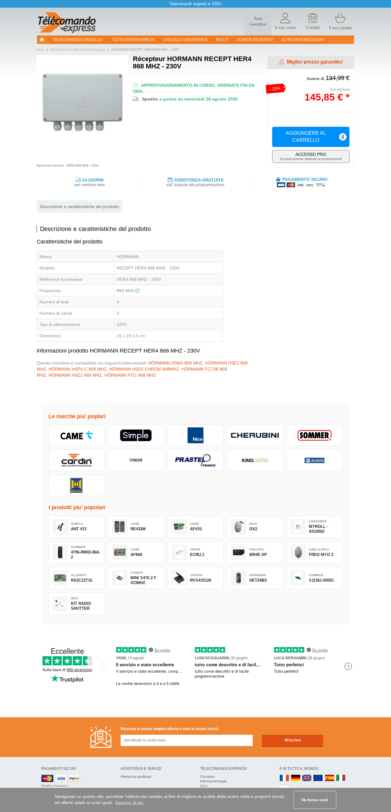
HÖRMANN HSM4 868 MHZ (175, 362)
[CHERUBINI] (255, 435)
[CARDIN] (76, 460)
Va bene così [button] (314, 799)
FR (284, 778)
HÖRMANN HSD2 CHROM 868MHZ (144, 369)
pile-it (222, 40)
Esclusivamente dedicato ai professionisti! (311, 156)
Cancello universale (185, 40)
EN (318, 778)
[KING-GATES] (255, 460)
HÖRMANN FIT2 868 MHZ (130, 375)
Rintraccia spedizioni (136, 776)
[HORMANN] (76, 485)
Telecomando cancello (77, 40)
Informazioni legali (213, 781)
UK (307, 778)
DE (296, 778)
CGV (203, 786)
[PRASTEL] (196, 460)
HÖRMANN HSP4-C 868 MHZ (78, 369)
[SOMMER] (314, 435)
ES (329, 778)
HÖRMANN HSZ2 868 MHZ (75, 375)
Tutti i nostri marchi (133, 40)
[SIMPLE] (136, 435)
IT (341, 778)
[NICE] (196, 435)
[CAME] (76, 435)
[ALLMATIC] (314, 460)
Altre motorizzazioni (302, 40)
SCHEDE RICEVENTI (255, 40)
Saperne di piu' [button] (129, 802)
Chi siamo (207, 776)
